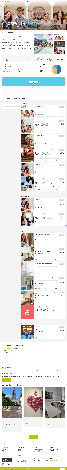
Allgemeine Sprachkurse (22, 460)
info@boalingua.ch (53, 451)
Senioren (19, 450)
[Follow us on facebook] (54, 460)
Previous (21, 254)
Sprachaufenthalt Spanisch (38, 451)
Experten (3, 450)
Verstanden (63, 468)
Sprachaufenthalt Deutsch (38, 454)
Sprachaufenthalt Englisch (38, 449)
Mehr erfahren (41, 468)
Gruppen (19, 455)
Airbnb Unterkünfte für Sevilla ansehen (41, 317)
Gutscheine (3, 452)
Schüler (19, 451)
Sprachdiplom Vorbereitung (22, 462)
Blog (2, 454)
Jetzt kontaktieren (53, 454)
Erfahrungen (4, 449)
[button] (33, 85)
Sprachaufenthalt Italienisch (38, 452)
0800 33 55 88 (52, 450)
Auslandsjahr (20, 454)
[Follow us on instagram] (50, 460)
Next (32, 254)
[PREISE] (66, 225)
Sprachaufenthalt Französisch (38, 450)
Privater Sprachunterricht (22, 461)
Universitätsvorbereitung (22, 465)
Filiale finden (52, 452)
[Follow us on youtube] (53, 460)
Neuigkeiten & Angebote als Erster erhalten (41, 460)
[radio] (6, 348)
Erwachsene (20, 449)
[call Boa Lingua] (61, 2)
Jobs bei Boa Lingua (5, 451)
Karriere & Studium (21, 452)
